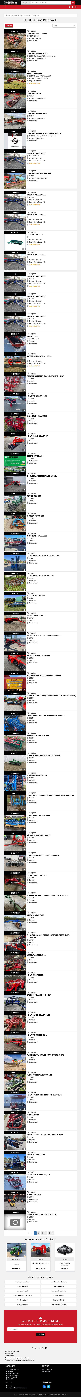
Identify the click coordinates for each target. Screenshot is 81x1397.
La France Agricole (13, 1369)
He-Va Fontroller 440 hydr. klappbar (16, 1092)
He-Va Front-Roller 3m (12, 433)
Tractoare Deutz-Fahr (59, 1291)
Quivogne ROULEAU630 (12, 31)
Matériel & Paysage (13, 1375)
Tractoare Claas (58, 1286)
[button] (4, 7)
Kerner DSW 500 (9, 493)
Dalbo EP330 (8, 333)
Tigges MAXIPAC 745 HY (12, 772)
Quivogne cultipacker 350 (13, 170)
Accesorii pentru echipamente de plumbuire (19, 1360)
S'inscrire (40, 1334)
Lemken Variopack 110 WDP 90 (15, 573)
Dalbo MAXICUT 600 (11, 912)
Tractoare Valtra (58, 1295)
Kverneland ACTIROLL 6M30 (14, 353)
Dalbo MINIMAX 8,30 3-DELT (14, 992)
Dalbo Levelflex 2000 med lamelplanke (17, 1132)
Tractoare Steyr (22, 1300)
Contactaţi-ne (48, 1369)
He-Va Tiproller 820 (11, 613)
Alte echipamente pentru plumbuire (17, 1358)
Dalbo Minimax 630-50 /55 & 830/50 (16, 1212)
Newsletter (47, 1371)
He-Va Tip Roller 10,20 (12, 393)
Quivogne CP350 (10, 90)
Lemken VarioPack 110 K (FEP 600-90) (17, 553)
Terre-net (10, 1371)
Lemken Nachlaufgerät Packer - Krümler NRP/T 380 (22, 792)
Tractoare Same (22, 1304)
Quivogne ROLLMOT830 (12, 110)
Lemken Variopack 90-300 (13, 812)
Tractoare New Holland (58, 1282)
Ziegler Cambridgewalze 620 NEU (15, 473)
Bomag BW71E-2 (10, 1192)
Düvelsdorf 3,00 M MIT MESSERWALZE (17, 752)
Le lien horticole (12, 1377)
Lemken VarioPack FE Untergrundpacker (18, 712)
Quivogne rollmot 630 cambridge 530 (17, 130)
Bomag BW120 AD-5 (11, 453)
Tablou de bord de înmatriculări (17, 1388)
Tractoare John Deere (22, 1282)
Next (72, 1257)
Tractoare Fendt (22, 1286)
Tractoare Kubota (59, 1300)
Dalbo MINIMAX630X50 (12, 150)
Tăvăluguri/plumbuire (23, 15)
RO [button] (75, 7)
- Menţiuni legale (36, 1394)
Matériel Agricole (13, 1373)
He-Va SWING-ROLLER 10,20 (14, 1012)
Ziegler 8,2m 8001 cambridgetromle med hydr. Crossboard (24, 932)
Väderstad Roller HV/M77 (13, 832)
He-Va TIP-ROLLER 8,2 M (13, 1032)
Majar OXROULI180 (10, 232)
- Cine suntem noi (62, 1394)
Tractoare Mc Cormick (58, 1304)
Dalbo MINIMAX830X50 (12, 192)
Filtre (10, 26)
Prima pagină (12, 15)
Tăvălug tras (35, 15)
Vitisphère (11, 1379)
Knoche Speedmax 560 (12, 413)
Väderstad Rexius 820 (11, 952)
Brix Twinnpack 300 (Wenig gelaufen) (17, 673)
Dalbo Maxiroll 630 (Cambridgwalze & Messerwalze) (22, 693)
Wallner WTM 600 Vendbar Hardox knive (18, 1052)
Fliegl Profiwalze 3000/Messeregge (16, 852)
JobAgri (10, 1386)
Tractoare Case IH (22, 1291)
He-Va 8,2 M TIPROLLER (12, 872)
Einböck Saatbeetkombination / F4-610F (18, 373)
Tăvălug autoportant (12, 1351)
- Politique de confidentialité (49, 1394)
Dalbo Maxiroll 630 (10, 1152)
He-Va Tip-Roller (10, 70)
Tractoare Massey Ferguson (22, 1295)
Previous (8, 1257)
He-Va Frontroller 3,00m (12, 653)
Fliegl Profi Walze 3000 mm (13, 1072)
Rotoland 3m (8, 1112)
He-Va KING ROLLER (11, 972)
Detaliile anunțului (17, 1255)
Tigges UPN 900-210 (11, 513)
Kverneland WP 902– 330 (12, 732)
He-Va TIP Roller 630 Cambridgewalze (17, 633)
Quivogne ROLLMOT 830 (12, 50)
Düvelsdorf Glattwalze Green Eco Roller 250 (19, 892)
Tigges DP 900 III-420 (11, 593)
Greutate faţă (9, 1356)
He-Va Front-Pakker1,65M (13, 1172)
